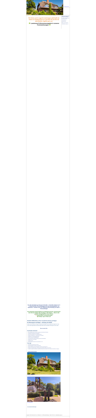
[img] (48, 7)
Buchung (54, 6)
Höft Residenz (49, 6)
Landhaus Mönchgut (34, 6)
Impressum (58, 6)
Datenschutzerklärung (65, 6)
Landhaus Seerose (43, 6)
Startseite (29, 6)
